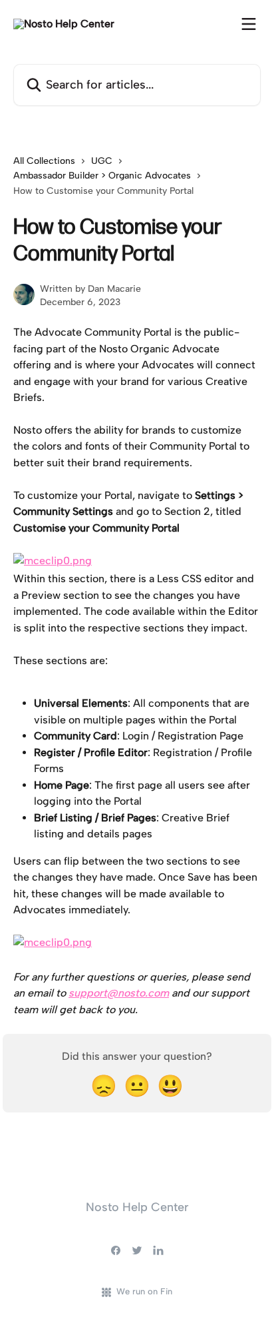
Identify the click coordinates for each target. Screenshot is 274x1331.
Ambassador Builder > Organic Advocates (102, 175)
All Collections (44, 161)
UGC (101, 161)
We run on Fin (144, 1291)
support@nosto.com (118, 993)
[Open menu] (249, 24)
